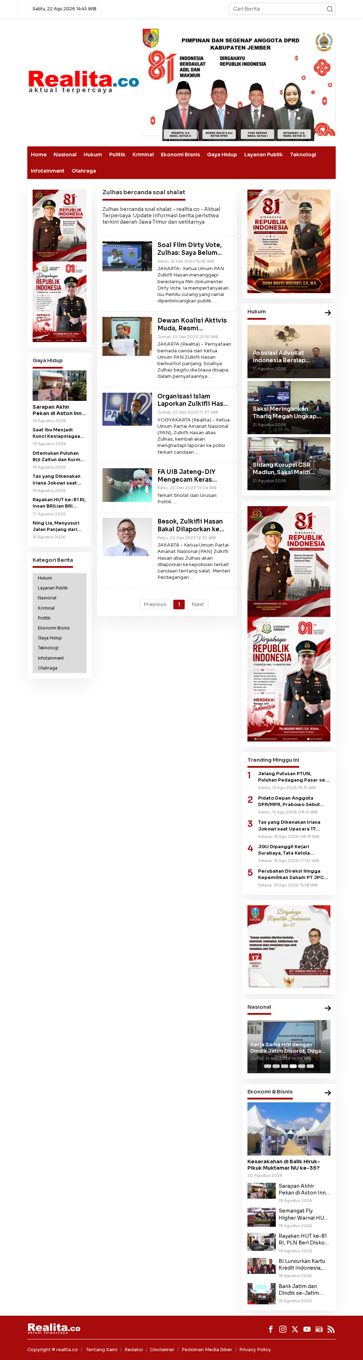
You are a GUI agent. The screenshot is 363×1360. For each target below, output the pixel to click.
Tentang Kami (101, 1350)
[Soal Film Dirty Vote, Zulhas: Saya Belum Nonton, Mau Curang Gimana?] (127, 256)
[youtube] (307, 1329)
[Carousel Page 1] (267, 1066)
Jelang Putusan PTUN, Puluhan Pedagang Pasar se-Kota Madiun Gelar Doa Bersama (293, 777)
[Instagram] (282, 1329)
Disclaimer (162, 1350)
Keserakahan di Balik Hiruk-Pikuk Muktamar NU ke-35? (283, 1164)
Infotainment (48, 171)
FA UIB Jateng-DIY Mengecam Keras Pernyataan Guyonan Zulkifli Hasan (190, 483)
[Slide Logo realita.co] (83, 81)
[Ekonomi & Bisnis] (327, 1093)
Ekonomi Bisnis (180, 154)
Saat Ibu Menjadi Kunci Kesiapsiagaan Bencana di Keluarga (58, 433)
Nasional (65, 154)
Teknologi (303, 154)
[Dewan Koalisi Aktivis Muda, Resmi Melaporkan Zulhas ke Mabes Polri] (127, 336)
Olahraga (84, 171)
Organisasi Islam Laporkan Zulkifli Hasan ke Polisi (194, 404)
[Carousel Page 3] (284, 1066)
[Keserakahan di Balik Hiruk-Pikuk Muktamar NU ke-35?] (288, 1128)
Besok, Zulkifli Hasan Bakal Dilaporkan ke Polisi (190, 529)
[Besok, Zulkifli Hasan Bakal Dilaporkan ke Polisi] (127, 536)
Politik (117, 154)
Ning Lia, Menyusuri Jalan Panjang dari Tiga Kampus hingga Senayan (57, 526)
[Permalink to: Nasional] (327, 1008)
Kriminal (143, 154)
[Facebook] (270, 1329)
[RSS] (331, 1329)
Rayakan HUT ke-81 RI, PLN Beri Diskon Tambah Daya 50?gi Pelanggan (303, 1239)
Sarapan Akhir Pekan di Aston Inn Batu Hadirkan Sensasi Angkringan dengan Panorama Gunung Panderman (59, 410)
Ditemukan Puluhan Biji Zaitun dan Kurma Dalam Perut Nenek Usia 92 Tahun (58, 456)
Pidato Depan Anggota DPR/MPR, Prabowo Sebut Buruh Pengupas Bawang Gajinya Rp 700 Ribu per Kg (291, 801)
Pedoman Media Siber (207, 1350)
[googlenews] (319, 1329)
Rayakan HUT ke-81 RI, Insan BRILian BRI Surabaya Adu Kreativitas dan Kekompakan (59, 503)
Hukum (93, 154)
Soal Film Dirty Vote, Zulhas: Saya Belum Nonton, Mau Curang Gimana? (190, 256)
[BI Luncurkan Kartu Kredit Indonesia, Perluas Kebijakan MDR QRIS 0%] (261, 1265)
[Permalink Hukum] (327, 313)
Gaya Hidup (222, 154)
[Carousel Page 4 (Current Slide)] (293, 1066)
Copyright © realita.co (52, 1350)
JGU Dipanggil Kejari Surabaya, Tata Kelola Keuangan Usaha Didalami (289, 850)
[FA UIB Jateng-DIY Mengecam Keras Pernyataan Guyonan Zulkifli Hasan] (127, 484)
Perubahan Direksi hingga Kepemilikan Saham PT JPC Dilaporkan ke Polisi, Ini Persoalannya (291, 874)
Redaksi (133, 1350)
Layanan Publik (263, 154)
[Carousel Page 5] (301, 1066)
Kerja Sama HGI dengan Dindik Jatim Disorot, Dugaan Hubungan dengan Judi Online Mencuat (289, 1047)
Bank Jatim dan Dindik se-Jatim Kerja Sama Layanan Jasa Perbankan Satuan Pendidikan (304, 1290)
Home (38, 154)
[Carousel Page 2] (276, 1066)
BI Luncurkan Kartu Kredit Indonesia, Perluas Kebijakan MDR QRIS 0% (302, 1264)
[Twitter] (295, 1329)
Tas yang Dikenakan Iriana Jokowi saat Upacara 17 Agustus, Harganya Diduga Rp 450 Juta (57, 480)
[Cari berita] (330, 9)
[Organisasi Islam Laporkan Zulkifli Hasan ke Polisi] (127, 408)
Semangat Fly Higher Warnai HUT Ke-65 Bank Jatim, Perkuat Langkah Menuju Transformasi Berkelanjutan (303, 1214)
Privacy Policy (255, 1350)
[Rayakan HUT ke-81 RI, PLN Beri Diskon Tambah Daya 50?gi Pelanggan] (261, 1241)
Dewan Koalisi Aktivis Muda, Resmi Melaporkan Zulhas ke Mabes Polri (192, 332)
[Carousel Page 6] (310, 1066)
